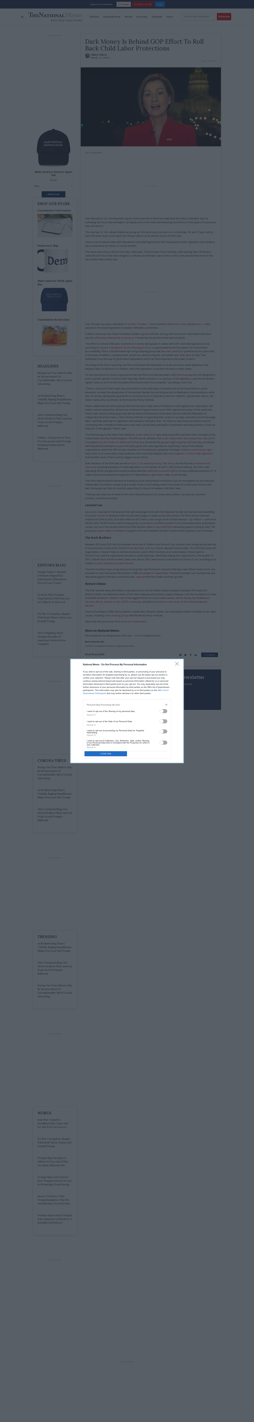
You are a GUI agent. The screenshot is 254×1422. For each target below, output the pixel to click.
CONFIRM (105, 754)
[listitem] (127, 704)
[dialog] (127, 711)
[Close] (178, 665)
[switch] (163, 711)
